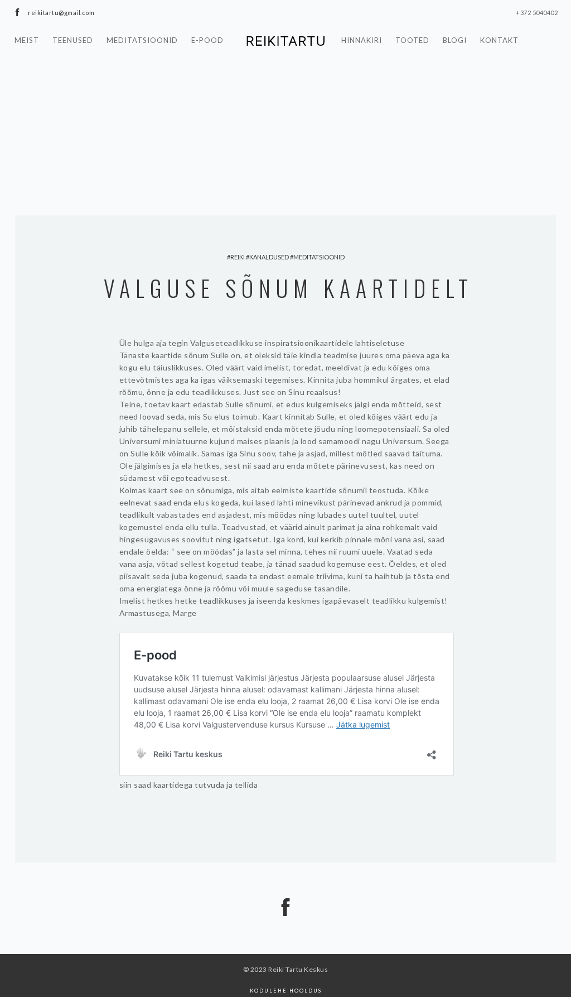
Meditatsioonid (142, 40)
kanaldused (269, 257)
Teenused (72, 40)
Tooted (412, 40)
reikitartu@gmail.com (61, 12)
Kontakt (499, 40)
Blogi (455, 40)
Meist (26, 40)
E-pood (207, 40)
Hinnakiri (361, 40)
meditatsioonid (319, 257)
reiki (237, 257)
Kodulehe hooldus (286, 991)
